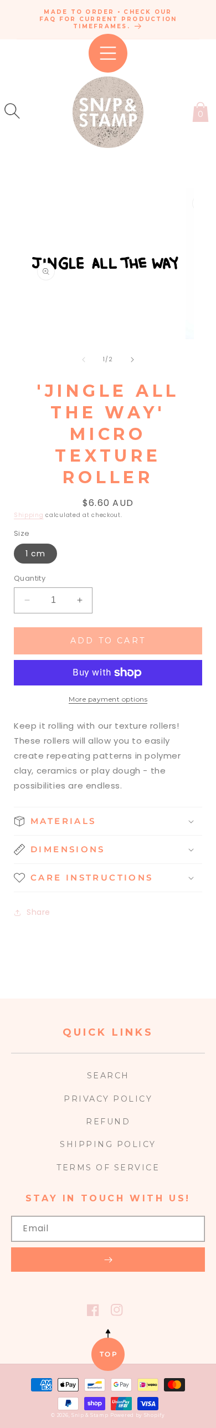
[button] (12, 111)
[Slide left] (83, 359)
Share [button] (38, 912)
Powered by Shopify (137, 1415)
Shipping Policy (108, 1144)
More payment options (108, 699)
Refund (108, 1122)
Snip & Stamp (89, 1415)
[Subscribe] (108, 1259)
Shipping (29, 515)
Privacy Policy (108, 1099)
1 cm (35, 553)
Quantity (29, 578)
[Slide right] (132, 359)
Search (108, 1076)
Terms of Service (108, 1168)
